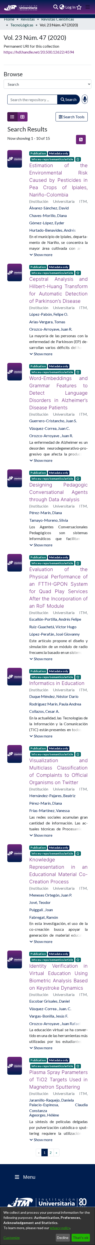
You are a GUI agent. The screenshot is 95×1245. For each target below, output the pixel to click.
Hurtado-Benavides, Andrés (52, 222)
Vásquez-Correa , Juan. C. (50, 994)
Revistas (28, 19)
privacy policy (60, 1228)
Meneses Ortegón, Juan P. (50, 880)
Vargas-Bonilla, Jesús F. (48, 1001)
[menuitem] (62, 7)
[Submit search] (56, 7)
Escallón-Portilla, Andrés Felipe (55, 611)
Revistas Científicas (57, 19)
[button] (41, 247)
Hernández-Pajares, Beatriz (52, 788)
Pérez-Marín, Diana (45, 505)
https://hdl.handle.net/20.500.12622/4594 (39, 52)
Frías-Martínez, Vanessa (49, 803)
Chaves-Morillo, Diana (48, 208)
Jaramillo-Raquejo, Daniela (51, 1085)
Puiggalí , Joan (41, 895)
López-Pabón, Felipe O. (48, 306)
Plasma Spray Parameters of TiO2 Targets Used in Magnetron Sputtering (58, 1065)
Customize (11, 1237)
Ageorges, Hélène (44, 1100)
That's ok (80, 1237)
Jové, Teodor (40, 887)
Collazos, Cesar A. (44, 704)
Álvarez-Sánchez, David (49, 200)
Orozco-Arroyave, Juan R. (50, 321)
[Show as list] (12, 116)
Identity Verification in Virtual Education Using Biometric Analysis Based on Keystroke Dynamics (58, 962)
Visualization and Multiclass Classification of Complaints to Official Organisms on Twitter (58, 764)
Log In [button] (70, 7)
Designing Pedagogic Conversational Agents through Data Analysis (58, 485)
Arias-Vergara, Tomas (47, 314)
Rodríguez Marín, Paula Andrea (55, 696)
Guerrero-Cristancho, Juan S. (53, 413)
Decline (62, 1237)
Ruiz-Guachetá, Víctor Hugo (52, 619)
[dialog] (47, 1226)
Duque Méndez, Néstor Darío (53, 689)
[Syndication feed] (81, 139)
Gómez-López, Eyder (46, 215)
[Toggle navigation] (87, 7)
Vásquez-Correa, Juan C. (49, 421)
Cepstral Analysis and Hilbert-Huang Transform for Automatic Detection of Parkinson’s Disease (58, 283)
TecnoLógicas (21, 24)
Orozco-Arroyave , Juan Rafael (54, 1009)
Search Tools (74, 116)
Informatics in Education (54, 676)
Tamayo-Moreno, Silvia (48, 512)
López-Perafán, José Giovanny (54, 626)
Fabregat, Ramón (43, 902)
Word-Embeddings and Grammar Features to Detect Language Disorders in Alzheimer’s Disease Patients (58, 385)
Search (70, 99)
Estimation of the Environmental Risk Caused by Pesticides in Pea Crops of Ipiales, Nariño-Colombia (58, 176)
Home (9, 19)
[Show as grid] (22, 116)
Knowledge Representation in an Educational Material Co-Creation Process (58, 859)
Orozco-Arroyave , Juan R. (51, 428)
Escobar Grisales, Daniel (49, 986)
